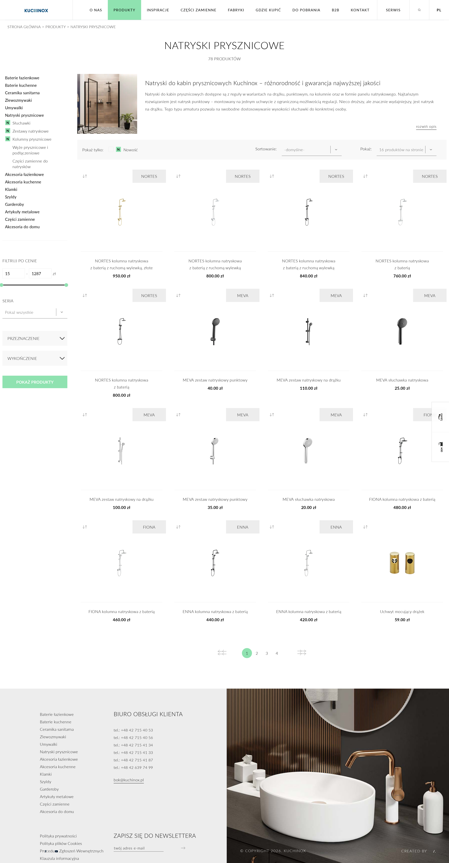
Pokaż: (366, 149)
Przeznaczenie (23, 338)
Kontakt (360, 9)
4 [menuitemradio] (277, 653)
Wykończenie (22, 358)
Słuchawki (22, 123)
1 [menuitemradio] (247, 653)
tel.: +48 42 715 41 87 (133, 760)
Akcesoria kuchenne (23, 182)
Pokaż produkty (35, 382)
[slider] (66, 285)
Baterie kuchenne (21, 85)
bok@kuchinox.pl (129, 780)
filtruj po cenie (19, 260)
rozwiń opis (426, 126)
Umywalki (14, 107)
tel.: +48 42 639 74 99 (133, 767)
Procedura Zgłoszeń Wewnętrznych (71, 851)
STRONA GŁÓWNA (24, 26)
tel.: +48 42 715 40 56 (133, 737)
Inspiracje (158, 9)
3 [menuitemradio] (267, 653)
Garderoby (14, 204)
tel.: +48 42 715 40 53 (133, 730)
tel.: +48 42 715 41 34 (133, 745)
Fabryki (236, 9)
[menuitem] (222, 652)
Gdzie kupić (268, 9)
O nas (96, 9)
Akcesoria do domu (22, 226)
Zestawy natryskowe (31, 131)
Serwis (393, 9)
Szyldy (11, 197)
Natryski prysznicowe (24, 115)
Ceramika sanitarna (22, 92)
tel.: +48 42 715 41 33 (133, 752)
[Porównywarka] (86, 176)
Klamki (11, 189)
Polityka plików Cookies (61, 843)
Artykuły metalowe (22, 211)
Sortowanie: (266, 149)
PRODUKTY (55, 26)
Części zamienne (198, 9)
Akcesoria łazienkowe (24, 174)
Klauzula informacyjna (59, 858)
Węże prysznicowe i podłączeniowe (30, 150)
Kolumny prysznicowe (32, 139)
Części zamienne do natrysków (30, 163)
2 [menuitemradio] (257, 653)
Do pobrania (306, 9)
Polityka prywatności (58, 836)
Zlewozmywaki (18, 100)
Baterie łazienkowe (22, 77)
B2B (335, 9)
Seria (7, 300)
